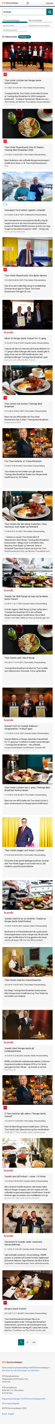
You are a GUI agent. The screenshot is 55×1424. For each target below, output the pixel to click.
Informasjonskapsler (10, 1403)
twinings (23, 36)
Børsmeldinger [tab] (35, 20)
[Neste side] (27, 1342)
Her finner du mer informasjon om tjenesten (20, 1370)
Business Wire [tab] (8, 26)
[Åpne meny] (28, 3)
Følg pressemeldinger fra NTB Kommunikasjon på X (23, 1399)
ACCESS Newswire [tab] (10, 30)
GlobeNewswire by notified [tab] (39, 26)
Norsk (4, 1414)
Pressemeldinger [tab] (11, 20)
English (11, 1414)
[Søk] (49, 12)
